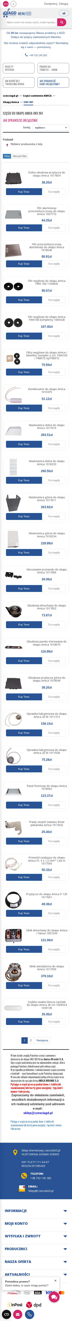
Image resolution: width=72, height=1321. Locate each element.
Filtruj (7, 156)
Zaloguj (63, 3)
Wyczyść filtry (20, 156)
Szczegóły (54, 191)
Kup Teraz (24, 191)
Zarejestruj (50, 3)
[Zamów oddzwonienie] (29, 1314)
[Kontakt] (17, 1314)
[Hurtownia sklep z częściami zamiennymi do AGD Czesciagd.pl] (9, 13)
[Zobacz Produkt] (13, 178)
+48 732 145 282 (38, 55)
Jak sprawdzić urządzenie (20, 120)
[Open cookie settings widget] (6, 1314)
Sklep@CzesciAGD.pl (41, 1191)
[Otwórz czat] (54, 1297)
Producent (8, 139)
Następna (42, 1040)
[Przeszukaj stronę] (61, 22)
